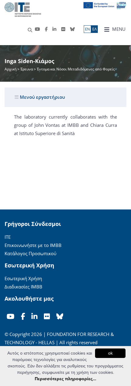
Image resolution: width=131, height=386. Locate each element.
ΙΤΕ (8, 237)
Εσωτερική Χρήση (23, 278)
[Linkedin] (54, 29)
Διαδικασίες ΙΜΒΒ (23, 287)
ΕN (87, 29)
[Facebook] (46, 29)
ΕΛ (94, 29)
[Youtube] (37, 29)
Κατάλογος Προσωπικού (30, 253)
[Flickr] (63, 29)
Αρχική (11, 69)
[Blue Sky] (72, 29)
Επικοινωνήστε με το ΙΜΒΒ (33, 245)
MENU (118, 29)
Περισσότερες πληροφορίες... (65, 378)
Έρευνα (26, 69)
